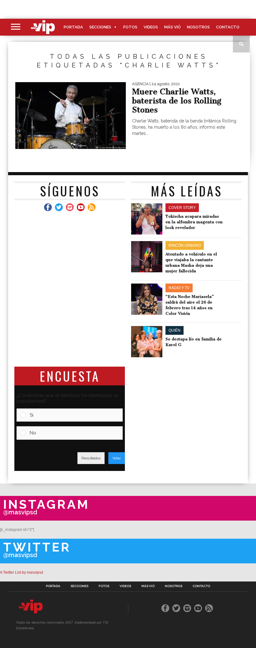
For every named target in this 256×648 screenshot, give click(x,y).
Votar (116, 458)
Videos (151, 27)
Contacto (227, 27)
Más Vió (172, 27)
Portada (73, 27)
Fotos (130, 27)
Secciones (100, 27)
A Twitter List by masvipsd (21, 572)
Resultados (91, 458)
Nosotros (198, 27)
